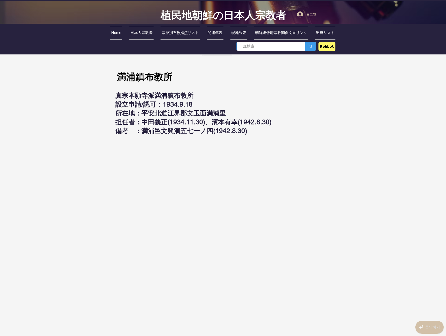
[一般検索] (310, 46)
